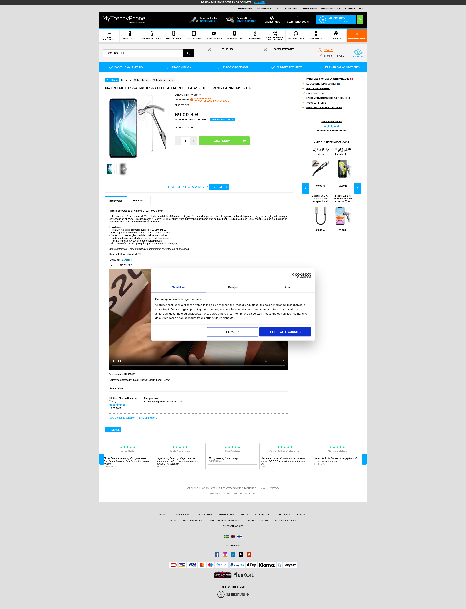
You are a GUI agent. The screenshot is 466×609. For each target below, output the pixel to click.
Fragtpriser (182, 105)
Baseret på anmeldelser (332, 131)
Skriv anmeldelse (148, 417)
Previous (305, 188)
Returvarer (245, 8)
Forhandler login (257, 520)
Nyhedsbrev (310, 8)
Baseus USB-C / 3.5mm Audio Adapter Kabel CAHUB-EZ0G (320, 198)
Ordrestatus (226, 514)
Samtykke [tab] (178, 287)
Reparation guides (331, 8)
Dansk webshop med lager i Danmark (327, 79)
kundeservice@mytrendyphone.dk (237, 488)
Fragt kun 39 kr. (315, 93)
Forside (163, 514)
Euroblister (127, 259)
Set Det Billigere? (185, 128)
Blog (173, 520)
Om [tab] (287, 287)
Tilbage (113, 80)
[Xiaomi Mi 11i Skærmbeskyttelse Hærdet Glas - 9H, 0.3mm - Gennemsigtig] (111, 169)
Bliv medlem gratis (222, 119)
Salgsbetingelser (233, 526)
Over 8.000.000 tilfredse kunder (324, 107)
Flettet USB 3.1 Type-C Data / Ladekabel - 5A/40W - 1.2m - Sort (320, 151)
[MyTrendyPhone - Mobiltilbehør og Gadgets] (124, 19)
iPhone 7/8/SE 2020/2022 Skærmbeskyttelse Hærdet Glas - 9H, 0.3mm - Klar (343, 151)
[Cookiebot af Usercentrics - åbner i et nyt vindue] (295, 275)
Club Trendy (292, 8)
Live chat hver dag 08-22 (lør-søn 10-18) (328, 98)
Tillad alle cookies (285, 331)
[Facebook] (217, 554)
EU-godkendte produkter (321, 84)
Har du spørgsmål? (197, 187)
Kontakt (350, 8)
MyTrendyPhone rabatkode (224, 520)
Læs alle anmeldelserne (122, 417)
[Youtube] (249, 554)
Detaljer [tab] (233, 287)
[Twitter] (241, 554)
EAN (361, 8)
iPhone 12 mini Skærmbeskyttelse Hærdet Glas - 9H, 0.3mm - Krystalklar (343, 198)
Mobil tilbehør (140, 380)
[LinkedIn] (233, 554)
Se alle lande (233, 545)
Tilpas (230, 331)
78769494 (274, 488)
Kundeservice (263, 8)
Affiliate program (285, 520)
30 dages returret (317, 103)
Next (357, 188)
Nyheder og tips (192, 520)
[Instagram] (225, 554)
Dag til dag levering (318, 88)
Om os (278, 8)
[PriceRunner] (223, 574)
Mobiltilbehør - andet (159, 380)
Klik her (259, 2)
